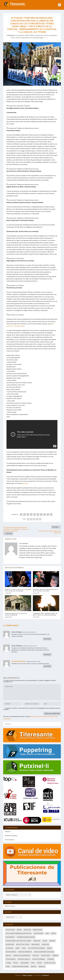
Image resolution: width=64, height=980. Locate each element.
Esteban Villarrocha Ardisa (26, 937)
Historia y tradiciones (50, 35)
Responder (47, 639)
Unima (8, 966)
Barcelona (27, 930)
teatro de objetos (24, 959)
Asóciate (7, 831)
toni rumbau (24, 963)
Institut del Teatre (22, 944)
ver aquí (24, 483)
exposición (36, 941)
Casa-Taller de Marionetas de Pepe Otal (19, 933)
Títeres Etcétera (49, 963)
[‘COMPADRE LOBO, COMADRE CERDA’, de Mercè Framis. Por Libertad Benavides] (46, 603)
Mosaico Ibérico (11, 952)
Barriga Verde (37, 930)
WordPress (46, 975)
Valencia (33, 966)
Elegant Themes (27, 975)
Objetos (8, 955)
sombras (55, 955)
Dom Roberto (10, 937)
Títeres (39, 963)
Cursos (53, 933)
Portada (33, 38)
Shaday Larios (45, 955)
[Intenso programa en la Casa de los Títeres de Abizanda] (18, 603)
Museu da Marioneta (25, 952)
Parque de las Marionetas (21, 955)
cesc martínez (38, 933)
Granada (52, 941)
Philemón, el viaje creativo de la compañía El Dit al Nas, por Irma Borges (18, 590)
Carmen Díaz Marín (19, 661)
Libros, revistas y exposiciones (20, 38)
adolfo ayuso (10, 930)
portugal (36, 955)
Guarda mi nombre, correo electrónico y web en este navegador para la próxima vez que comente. (31, 708)
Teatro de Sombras (38, 959)
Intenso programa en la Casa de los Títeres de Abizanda (16, 614)
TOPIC (32, 963)
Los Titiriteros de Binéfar (36, 948)
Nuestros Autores (10, 906)
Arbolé (19, 930)
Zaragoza (42, 966)
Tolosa (15, 963)
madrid (49, 948)
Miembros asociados (11, 835)
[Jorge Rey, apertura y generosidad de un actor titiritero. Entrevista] (46, 579)
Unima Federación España (20, 966)
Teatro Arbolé (10, 959)
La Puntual (45, 944)
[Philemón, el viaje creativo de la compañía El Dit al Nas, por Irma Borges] (18, 579)
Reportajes (39, 38)
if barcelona (10, 944)
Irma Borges (35, 944)
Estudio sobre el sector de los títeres (18, 941)
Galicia (45, 941)
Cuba (47, 933)
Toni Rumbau (20, 35)
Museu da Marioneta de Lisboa (44, 952)
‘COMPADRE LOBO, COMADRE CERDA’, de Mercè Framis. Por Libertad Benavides (45, 614)
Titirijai (8, 963)
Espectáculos (39, 35)
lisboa (18, 948)
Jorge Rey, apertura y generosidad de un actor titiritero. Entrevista (45, 590)
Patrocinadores (9, 839)
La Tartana (9, 948)
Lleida (24, 948)
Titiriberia (50, 959)
